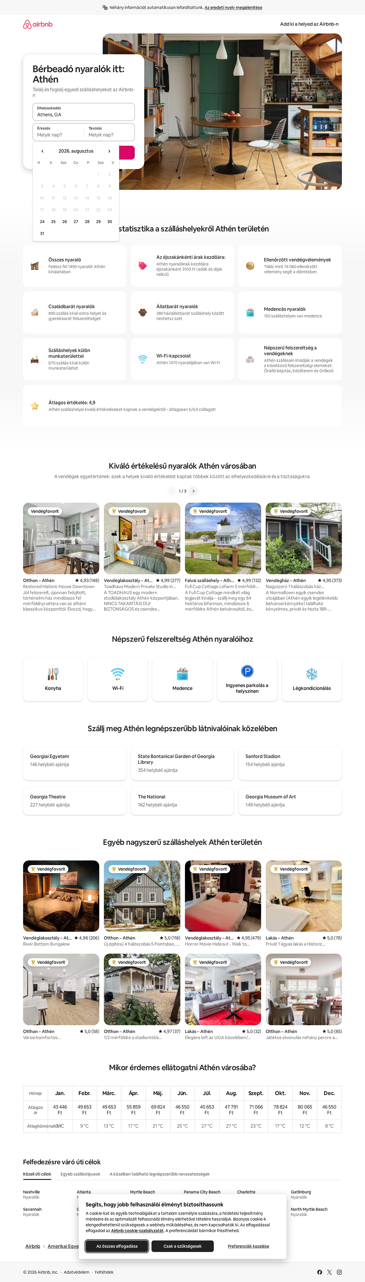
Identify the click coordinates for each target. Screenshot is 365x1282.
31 (42, 233)
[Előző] (172, 491)
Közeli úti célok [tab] (37, 1174)
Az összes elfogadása (116, 1246)
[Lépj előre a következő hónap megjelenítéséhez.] (109, 151)
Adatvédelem (76, 1272)
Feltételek (104, 1272)
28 (87, 221)
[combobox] (83, 114)
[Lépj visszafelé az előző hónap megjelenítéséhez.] (42, 151)
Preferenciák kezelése (248, 1246)
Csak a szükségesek (183, 1246)
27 (76, 221)
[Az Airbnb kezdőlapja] (38, 24)
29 (98, 221)
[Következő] (193, 491)
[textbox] (58, 134)
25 (53, 221)
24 (42, 221)
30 (109, 221)
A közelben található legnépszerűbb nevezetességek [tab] (160, 1174)
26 (64, 221)
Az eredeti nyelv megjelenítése (233, 7)
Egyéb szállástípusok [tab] (80, 1174)
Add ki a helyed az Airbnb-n (309, 24)
